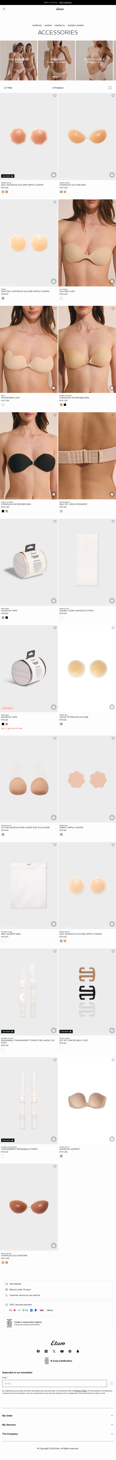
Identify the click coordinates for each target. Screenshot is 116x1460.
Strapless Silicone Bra (72, 185)
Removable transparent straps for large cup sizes (27, 1041)
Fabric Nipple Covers (71, 827)
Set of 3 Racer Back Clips (73, 1040)
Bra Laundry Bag (11, 934)
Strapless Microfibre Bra (74, 397)
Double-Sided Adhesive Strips (76, 610)
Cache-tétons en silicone (73, 717)
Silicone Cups (67, 291)
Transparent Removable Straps (19, 1149)
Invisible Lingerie (76, 25)
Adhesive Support (69, 1149)
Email (5, 1377)
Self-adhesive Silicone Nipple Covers (22, 185)
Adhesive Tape (9, 610)
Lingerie (48, 25)
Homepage (37, 25)
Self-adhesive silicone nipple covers (80, 934)
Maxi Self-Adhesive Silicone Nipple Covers (25, 291)
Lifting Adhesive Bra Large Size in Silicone (25, 827)
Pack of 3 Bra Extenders (73, 504)
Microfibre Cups (10, 397)
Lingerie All (59, 25)
